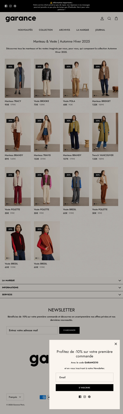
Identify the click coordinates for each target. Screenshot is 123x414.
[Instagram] (84, 397)
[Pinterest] (89, 397)
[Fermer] (115, 343)
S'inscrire (84, 387)
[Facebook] (80, 397)
